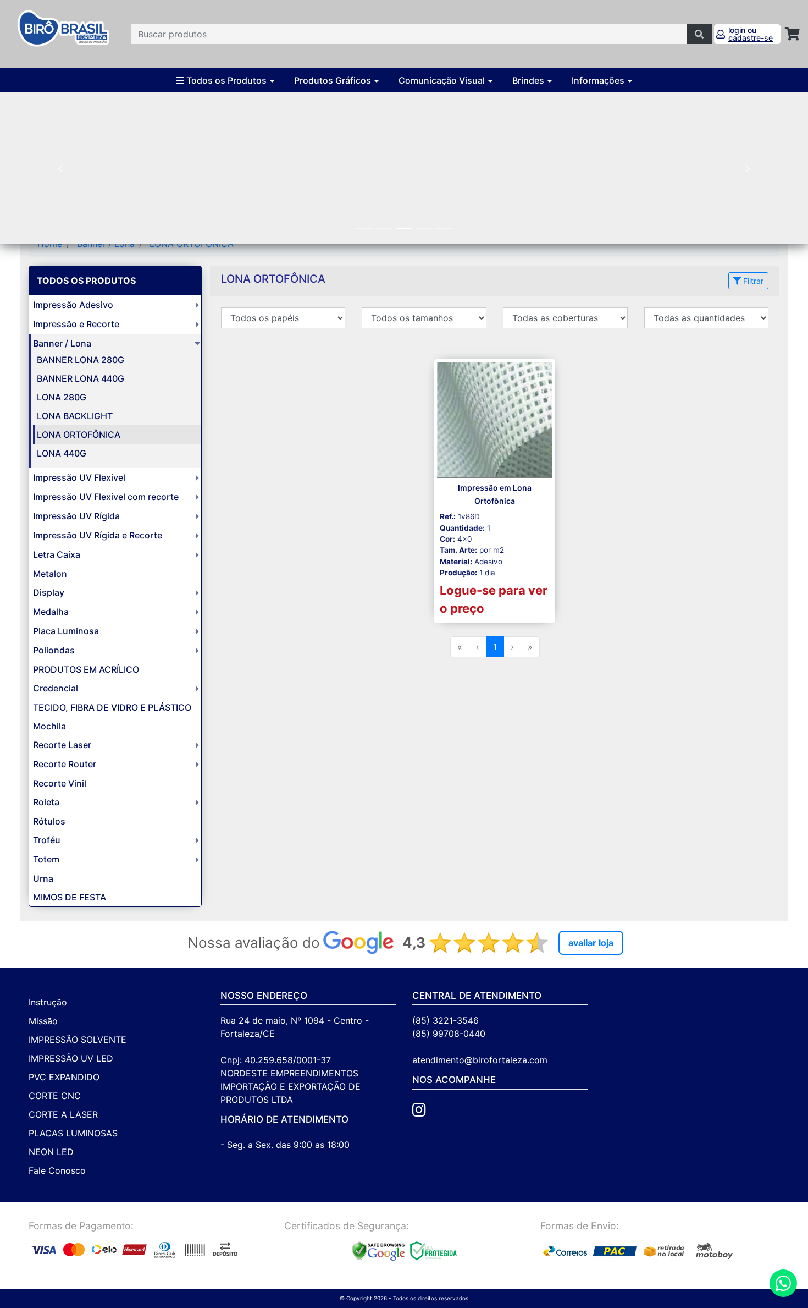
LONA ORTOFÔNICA (192, 243)
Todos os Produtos (226, 80)
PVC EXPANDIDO (64, 1076)
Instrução (48, 1002)
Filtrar (752, 280)
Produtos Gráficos (333, 80)
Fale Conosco (57, 1170)
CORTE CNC (55, 1095)
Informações (599, 80)
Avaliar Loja (590, 942)
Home (49, 243)
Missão (43, 1020)
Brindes (529, 80)
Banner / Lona (106, 243)
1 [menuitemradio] (495, 646)
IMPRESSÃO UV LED (71, 1058)
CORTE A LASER (63, 1114)
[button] (60, 168)
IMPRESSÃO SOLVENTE (77, 1039)
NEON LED (51, 1151)
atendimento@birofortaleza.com (479, 1059)
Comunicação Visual (443, 80)
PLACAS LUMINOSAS (73, 1133)
